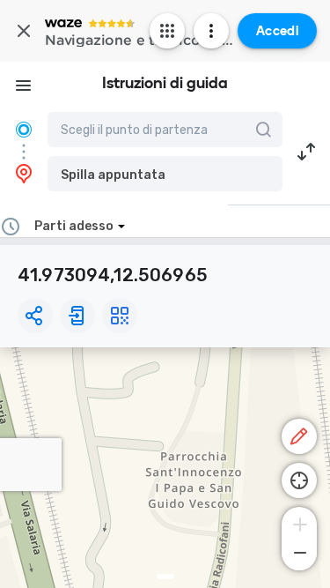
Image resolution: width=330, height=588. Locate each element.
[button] (165, 173)
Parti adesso (74, 226)
